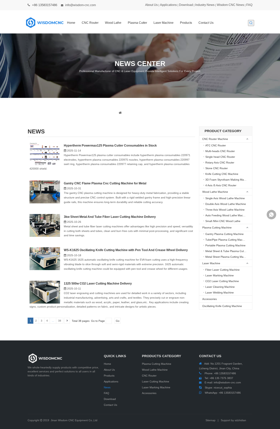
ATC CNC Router (215, 145)
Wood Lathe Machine (215, 191)
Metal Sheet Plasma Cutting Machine (227, 256)
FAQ (249, 4)
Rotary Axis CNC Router (219, 162)
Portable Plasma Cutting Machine (225, 245)
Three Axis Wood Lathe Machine (225, 209)
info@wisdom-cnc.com (80, 5)
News (107, 387)
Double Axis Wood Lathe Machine (225, 203)
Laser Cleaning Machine (220, 286)
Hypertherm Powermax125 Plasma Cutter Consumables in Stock (110, 145)
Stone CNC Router (216, 168)
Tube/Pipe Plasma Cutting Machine (226, 239)
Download (186, 4)
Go (117, 320)
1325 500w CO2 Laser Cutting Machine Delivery (98, 283)
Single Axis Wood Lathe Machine (225, 198)
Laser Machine (211, 263)
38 (59, 320)
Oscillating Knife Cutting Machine (222, 306)
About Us (151, 4)
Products (109, 375)
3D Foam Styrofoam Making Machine (227, 179)
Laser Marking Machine (219, 275)
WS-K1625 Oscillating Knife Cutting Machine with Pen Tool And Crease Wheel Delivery (126, 250)
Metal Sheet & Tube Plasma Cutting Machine (228, 251)
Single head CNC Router (220, 156)
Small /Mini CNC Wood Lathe (222, 221)
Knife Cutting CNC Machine (221, 173)
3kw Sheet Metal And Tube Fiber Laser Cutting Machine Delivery (110, 216)
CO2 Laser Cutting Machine (222, 281)
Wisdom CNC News (230, 4)
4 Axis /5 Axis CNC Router (220, 185)
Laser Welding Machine (219, 292)
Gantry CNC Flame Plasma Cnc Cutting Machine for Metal (105, 183)
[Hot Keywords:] (251, 23)
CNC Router (149, 375)
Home (107, 363)
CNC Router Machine (215, 138)
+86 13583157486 (230, 392)
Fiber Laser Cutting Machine (222, 269)
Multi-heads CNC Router (220, 151)
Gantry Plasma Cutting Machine (224, 234)
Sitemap (210, 420)
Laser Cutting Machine (155, 381)
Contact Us (110, 404)
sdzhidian (240, 420)
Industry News (204, 4)
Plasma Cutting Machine (217, 227)
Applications (168, 4)
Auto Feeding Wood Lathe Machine (226, 215)
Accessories (209, 299)
